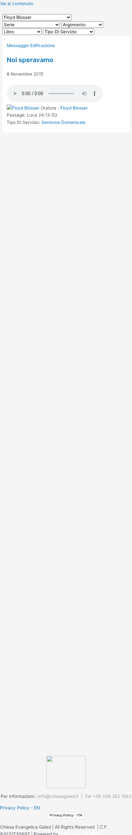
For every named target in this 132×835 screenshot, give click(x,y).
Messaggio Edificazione (31, 45)
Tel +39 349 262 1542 (108, 796)
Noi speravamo (30, 60)
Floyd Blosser (74, 108)
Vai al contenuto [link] (16, 3)
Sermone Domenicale (63, 122)
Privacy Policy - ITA (66, 815)
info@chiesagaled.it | (61, 796)
